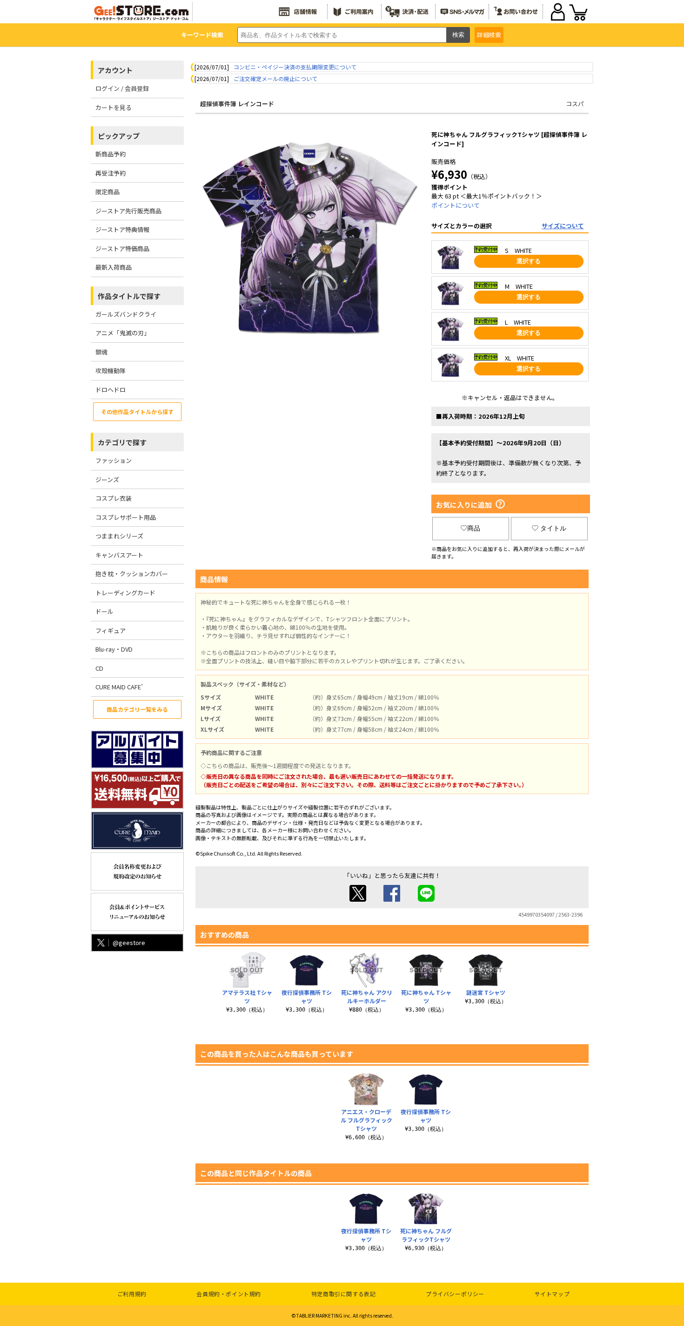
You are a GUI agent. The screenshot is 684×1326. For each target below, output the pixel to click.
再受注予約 (110, 173)
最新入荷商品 (113, 267)
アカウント (115, 70)
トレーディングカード (125, 592)
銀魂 (101, 351)
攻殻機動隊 (110, 370)
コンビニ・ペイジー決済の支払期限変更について (295, 67)
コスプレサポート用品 (125, 517)
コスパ (575, 103)
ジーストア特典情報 (122, 229)
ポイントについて (455, 205)
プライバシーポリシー (455, 1294)
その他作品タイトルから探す (137, 411)
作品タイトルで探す (129, 296)
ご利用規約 (132, 1294)
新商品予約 (110, 154)
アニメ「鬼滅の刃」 (122, 332)
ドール (104, 611)
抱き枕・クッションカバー (131, 573)
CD (99, 668)
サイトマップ (552, 1294)
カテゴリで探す (122, 442)
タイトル (553, 528)
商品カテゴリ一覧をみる (137, 709)
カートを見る (113, 107)
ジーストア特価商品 (122, 248)
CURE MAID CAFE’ (119, 686)
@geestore (129, 942)
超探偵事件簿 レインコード (237, 103)
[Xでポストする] (357, 899)
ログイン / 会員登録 (122, 88)
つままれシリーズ (119, 535)
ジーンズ (107, 479)
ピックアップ (119, 136)
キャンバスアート (119, 555)
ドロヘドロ (110, 389)
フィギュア (110, 630)
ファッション (113, 460)
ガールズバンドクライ (125, 314)
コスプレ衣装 (113, 498)
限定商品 (107, 191)
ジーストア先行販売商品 (128, 210)
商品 (473, 528)
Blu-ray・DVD (114, 649)
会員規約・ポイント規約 (228, 1294)
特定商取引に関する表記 (343, 1294)
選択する (528, 261)
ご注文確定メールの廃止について (275, 78)
